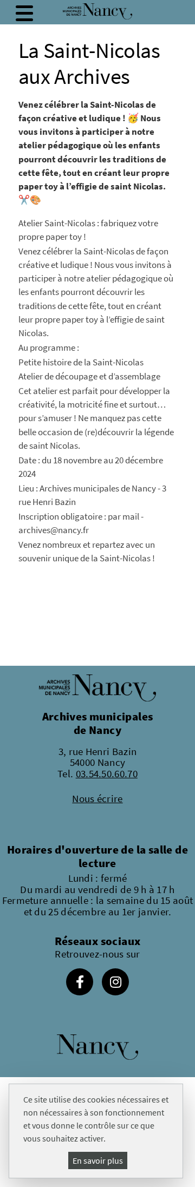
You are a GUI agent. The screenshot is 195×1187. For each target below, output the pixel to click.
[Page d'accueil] (97, 11)
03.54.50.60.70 (107, 773)
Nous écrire (97, 798)
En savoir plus (98, 1160)
